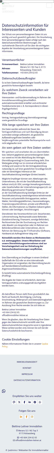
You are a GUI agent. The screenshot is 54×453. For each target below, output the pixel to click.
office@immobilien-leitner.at (28, 440)
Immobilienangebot (27, 362)
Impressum (27, 374)
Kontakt (27, 368)
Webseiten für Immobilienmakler (33, 450)
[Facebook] (26, 417)
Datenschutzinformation (27, 380)
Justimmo (12, 450)
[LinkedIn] (21, 417)
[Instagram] (32, 417)
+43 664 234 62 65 (28, 437)
